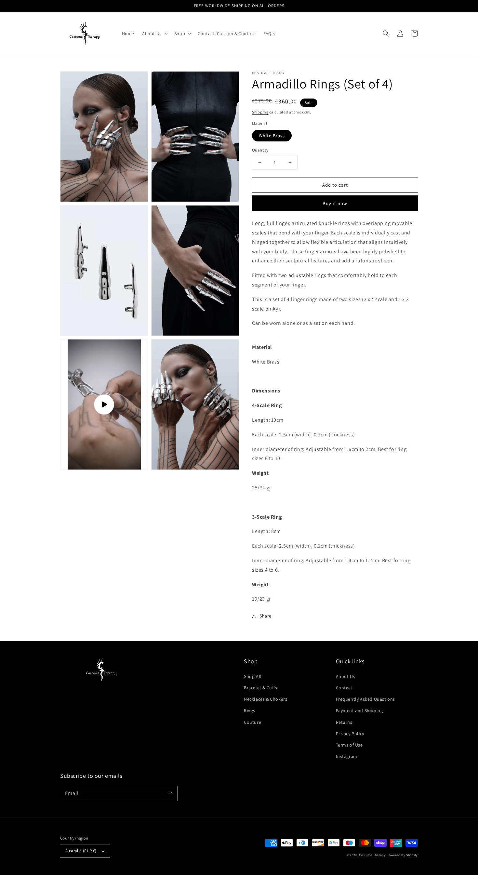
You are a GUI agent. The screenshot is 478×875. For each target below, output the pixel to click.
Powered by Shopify (402, 855)
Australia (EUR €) (81, 851)
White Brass (272, 136)
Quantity (260, 150)
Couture (252, 722)
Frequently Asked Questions (365, 699)
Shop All (253, 676)
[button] (386, 33)
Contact (344, 688)
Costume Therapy (372, 855)
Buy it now (335, 203)
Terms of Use (349, 745)
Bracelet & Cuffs (260, 688)
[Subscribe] (170, 793)
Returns (344, 722)
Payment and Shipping (359, 710)
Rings (249, 710)
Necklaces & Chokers (265, 699)
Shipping (260, 112)
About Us (345, 676)
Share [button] (265, 616)
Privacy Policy (350, 733)
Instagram (346, 756)
